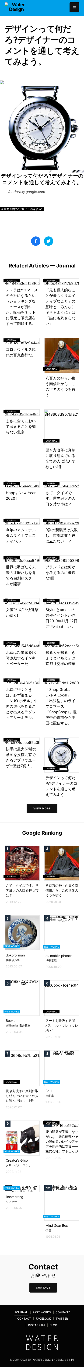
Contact (24, 1318)
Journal (21, 1312)
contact (43, 1287)
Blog (53, 1325)
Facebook (43, 1318)
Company (63, 1312)
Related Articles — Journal (42, 266)
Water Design (42, 1359)
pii (72, 1359)
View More (42, 808)
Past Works (42, 1312)
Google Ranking (42, 833)
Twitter (62, 1318)
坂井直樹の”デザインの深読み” (23, 209)
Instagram (36, 1325)
